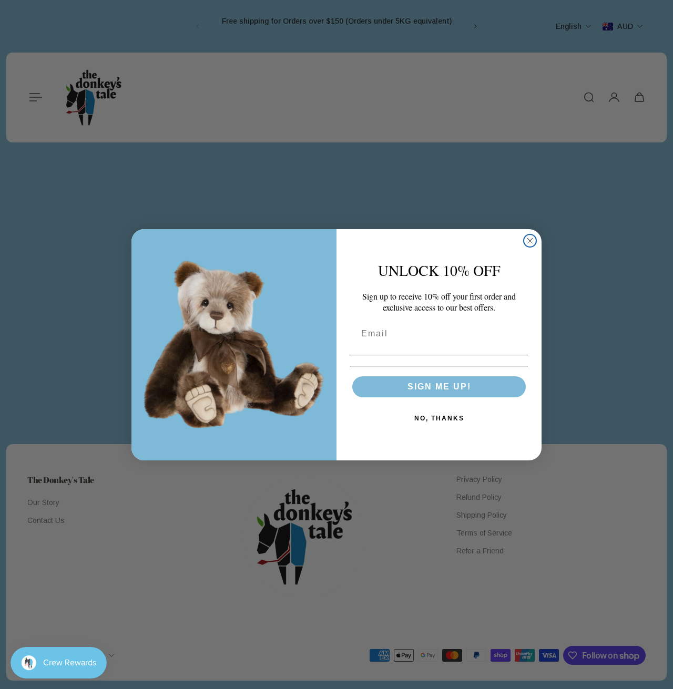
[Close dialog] (530, 240)
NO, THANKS (439, 418)
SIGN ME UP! (439, 386)
